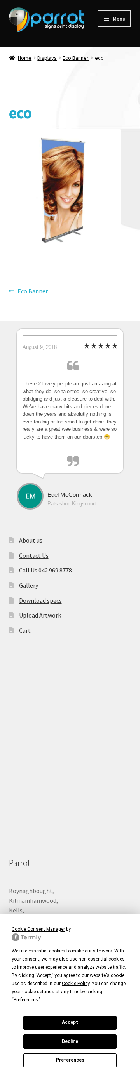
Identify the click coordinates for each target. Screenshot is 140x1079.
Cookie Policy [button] (75, 983)
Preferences (70, 1060)
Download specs (40, 600)
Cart (25, 630)
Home (25, 57)
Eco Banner (76, 57)
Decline (70, 1041)
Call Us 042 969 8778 (45, 570)
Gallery (28, 585)
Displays (47, 57)
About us (30, 540)
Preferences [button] (26, 1000)
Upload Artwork (40, 615)
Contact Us (34, 555)
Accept (70, 1022)
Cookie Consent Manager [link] (38, 929)
